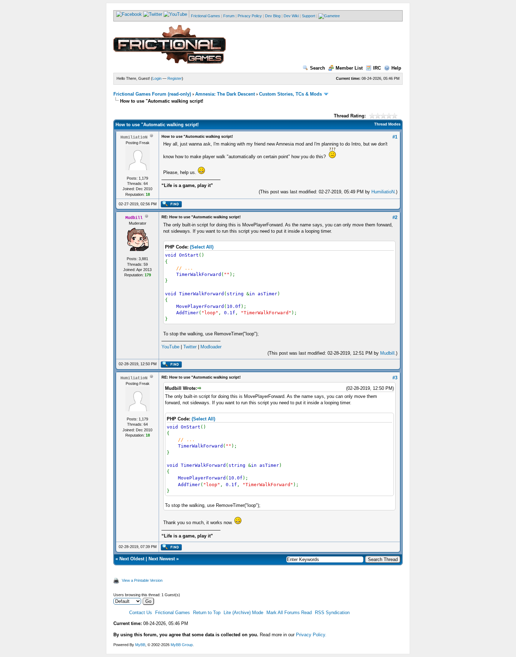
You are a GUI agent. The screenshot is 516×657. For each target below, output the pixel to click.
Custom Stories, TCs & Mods (290, 94)
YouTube (170, 346)
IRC (377, 68)
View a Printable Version (142, 580)
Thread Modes (387, 124)
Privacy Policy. (311, 634)
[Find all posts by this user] (171, 206)
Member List (349, 68)
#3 (394, 377)
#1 (394, 137)
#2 (394, 217)
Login (156, 78)
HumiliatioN (383, 191)
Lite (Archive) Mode (243, 612)
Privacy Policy (250, 16)
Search (317, 68)
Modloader (210, 346)
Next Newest (161, 558)
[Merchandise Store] (329, 16)
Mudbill (387, 353)
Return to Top (206, 612)
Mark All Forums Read (289, 612)
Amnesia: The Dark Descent (225, 94)
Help (396, 68)
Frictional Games (205, 16)
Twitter (190, 346)
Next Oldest (131, 558)
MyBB (140, 645)
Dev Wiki (291, 16)
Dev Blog (272, 16)
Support (308, 16)
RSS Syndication (332, 612)
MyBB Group (182, 645)
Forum (228, 16)
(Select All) (201, 247)
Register (174, 78)
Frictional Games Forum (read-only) (152, 94)
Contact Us (140, 612)
